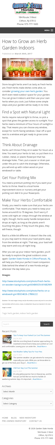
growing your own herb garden (27, 91)
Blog (14, 417)
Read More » (42, 346)
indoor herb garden (29, 313)
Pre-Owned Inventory (14, 421)
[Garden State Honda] (27, 8)
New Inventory (27, 417)
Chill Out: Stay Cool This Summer (25, 368)
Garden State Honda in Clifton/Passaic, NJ (29, 258)
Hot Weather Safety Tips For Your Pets (27, 352)
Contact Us (35, 421)
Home (5, 417)
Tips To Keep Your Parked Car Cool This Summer (31, 335)
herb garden (13, 313)
